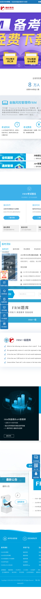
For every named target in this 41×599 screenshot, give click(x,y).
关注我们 (4, 327)
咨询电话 (4, 294)
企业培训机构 (30, 572)
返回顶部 (36, 477)
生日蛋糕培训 (5, 572)
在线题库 (25, 562)
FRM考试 (18, 570)
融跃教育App (26, 565)
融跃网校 (25, 552)
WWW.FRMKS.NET (18, 580)
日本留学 (32, 570)
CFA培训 (25, 570)
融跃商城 (25, 555)
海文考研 (14, 572)
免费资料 (4, 302)
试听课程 (4, 310)
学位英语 (21, 572)
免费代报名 (4, 285)
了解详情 (11, 218)
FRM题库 (4, 318)
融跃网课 (25, 558)
